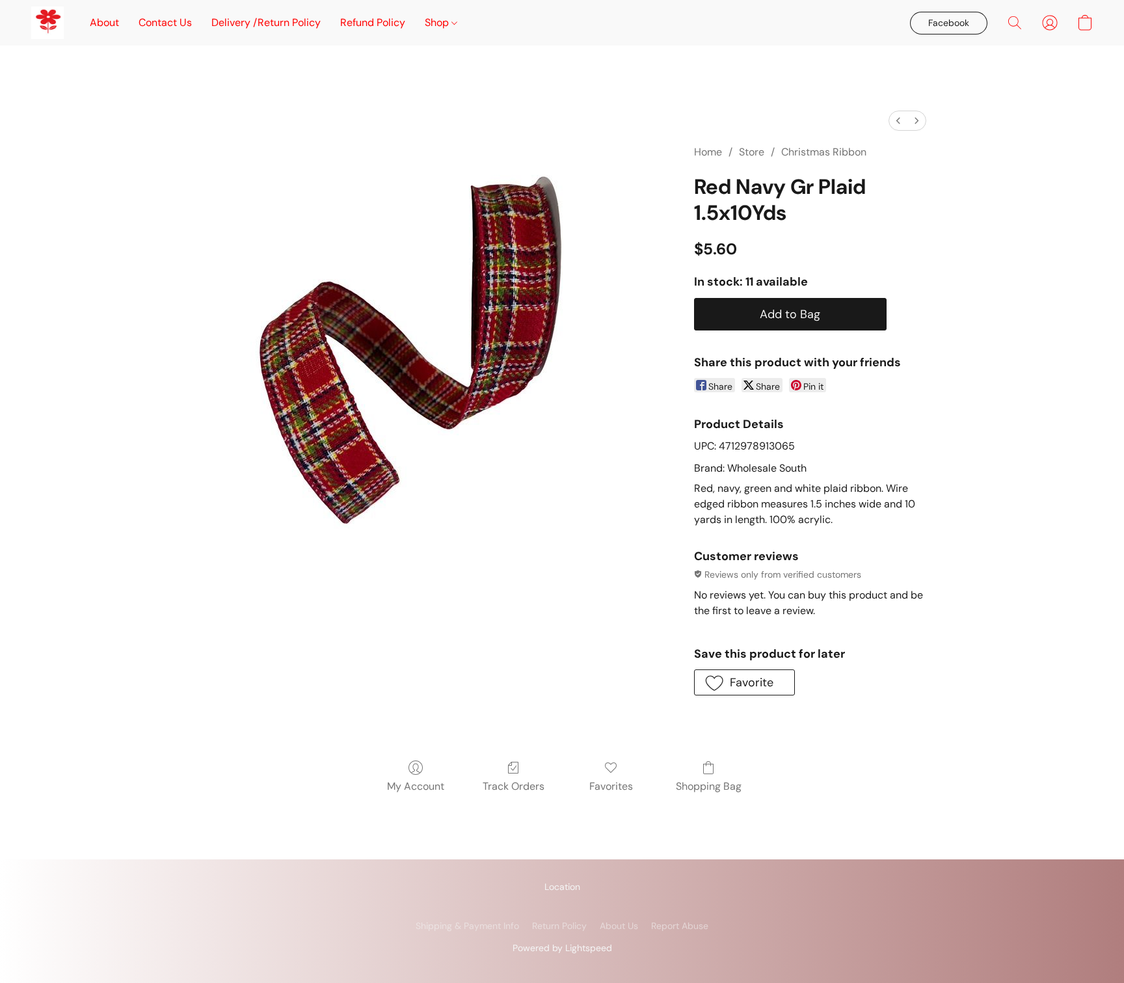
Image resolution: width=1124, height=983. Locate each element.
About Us (619, 926)
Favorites (611, 786)
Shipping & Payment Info (467, 926)
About (104, 22)
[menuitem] (898, 120)
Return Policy (559, 926)
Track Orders (513, 786)
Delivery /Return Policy (266, 22)
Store (751, 152)
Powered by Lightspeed (562, 948)
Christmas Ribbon (823, 152)
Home (708, 152)
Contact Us (165, 22)
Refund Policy (372, 22)
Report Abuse (679, 926)
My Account (415, 786)
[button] (47, 23)
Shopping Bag (709, 786)
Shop (438, 22)
